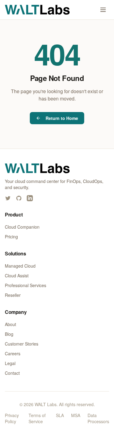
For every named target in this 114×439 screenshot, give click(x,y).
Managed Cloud (20, 266)
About (10, 324)
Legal (10, 363)
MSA (75, 415)
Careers (12, 353)
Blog (9, 334)
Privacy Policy (12, 418)
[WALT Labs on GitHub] (19, 198)
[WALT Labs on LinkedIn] (30, 198)
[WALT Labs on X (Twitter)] (8, 198)
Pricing (11, 237)
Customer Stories (21, 344)
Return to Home (62, 118)
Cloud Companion (22, 227)
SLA (60, 415)
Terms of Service (37, 418)
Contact (12, 373)
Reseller (13, 295)
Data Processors (98, 418)
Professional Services (25, 285)
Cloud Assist (17, 275)
